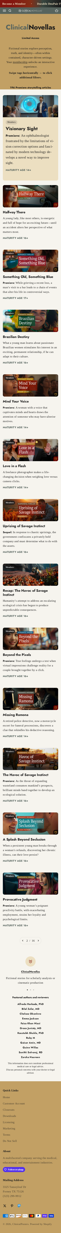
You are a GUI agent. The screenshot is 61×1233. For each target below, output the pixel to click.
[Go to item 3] (33, 989)
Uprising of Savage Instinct (24, 525)
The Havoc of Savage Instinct (25, 774)
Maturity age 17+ (15, 298)
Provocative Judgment (20, 899)
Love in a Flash (14, 465)
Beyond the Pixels (17, 654)
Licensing (9, 1122)
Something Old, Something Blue (28, 276)
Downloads (9, 1115)
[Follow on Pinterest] (12, 1206)
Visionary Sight (21, 128)
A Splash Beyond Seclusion (24, 839)
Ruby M (30, 1038)
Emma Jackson (30, 1018)
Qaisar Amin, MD (30, 1042)
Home (6, 1097)
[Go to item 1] (27, 989)
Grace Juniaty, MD (30, 1028)
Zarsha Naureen (30, 1057)
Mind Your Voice (16, 401)
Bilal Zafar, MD (30, 1009)
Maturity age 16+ (15, 238)
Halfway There (14, 212)
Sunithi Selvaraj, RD (30, 1052)
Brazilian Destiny (16, 336)
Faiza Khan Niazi (30, 1023)
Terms (6, 1134)
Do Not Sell (10, 1140)
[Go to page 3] (38, 940)
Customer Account (14, 1103)
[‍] (30, 106)
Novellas (30, 27)
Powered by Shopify (41, 1224)
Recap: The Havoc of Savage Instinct (25, 592)
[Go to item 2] (30, 989)
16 (33, 940)
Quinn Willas (30, 1047)
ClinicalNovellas (30, 972)
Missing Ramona (15, 714)
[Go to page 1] (23, 940)
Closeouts (9, 1109)
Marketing (9, 1128)
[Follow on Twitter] (5, 1206)
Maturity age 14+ (18, 170)
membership (20, 62)
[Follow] (19, 1206)
